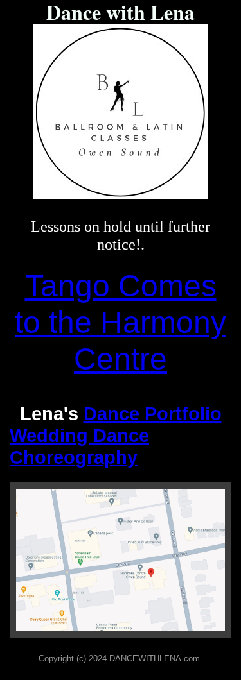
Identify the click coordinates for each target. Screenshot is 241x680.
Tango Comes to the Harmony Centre (120, 322)
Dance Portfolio (153, 414)
